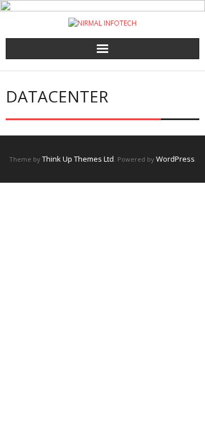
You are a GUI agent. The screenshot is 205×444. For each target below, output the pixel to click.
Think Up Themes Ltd (78, 159)
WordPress (175, 159)
